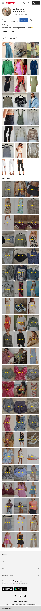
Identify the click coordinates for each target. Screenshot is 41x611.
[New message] (30, 20)
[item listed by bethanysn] (8, 50)
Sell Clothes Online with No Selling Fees (20, 604)
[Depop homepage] (10, 3)
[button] (19, 12)
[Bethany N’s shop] (6, 12)
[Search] (24, 3)
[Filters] (4, 39)
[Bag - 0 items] (29, 3)
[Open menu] (3, 2)
